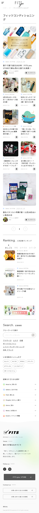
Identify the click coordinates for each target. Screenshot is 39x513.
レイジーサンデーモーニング (13, 347)
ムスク (15, 340)
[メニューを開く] (3, 3)
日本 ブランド (8, 350)
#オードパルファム (9, 371)
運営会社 (5, 506)
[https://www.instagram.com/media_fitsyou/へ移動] (9, 469)
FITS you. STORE (19, 477)
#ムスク (6, 361)
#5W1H (22, 361)
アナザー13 (7, 340)
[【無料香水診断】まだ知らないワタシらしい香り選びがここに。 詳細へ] (19, 314)
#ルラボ (14, 361)
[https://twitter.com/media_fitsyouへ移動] (4, 469)
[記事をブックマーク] (16, 105)
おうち (31, 248)
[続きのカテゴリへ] (34, 247)
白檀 (21, 340)
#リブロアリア (19, 366)
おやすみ (23, 248)
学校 (16, 248)
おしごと (8, 248)
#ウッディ (30, 361)
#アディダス (7, 366)
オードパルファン (9, 343)
